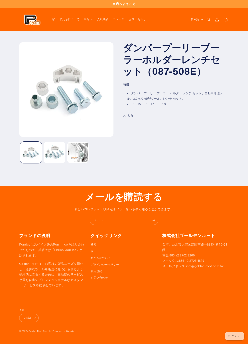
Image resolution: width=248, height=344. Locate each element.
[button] (88, 19)
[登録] (154, 220)
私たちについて (101, 257)
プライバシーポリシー (105, 264)
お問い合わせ (99, 277)
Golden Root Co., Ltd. (40, 331)
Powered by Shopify (63, 331)
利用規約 (96, 271)
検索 (93, 244)
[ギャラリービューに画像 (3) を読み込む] (78, 152)
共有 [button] (130, 115)
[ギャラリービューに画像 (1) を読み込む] (31, 152)
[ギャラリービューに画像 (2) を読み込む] (54, 152)
